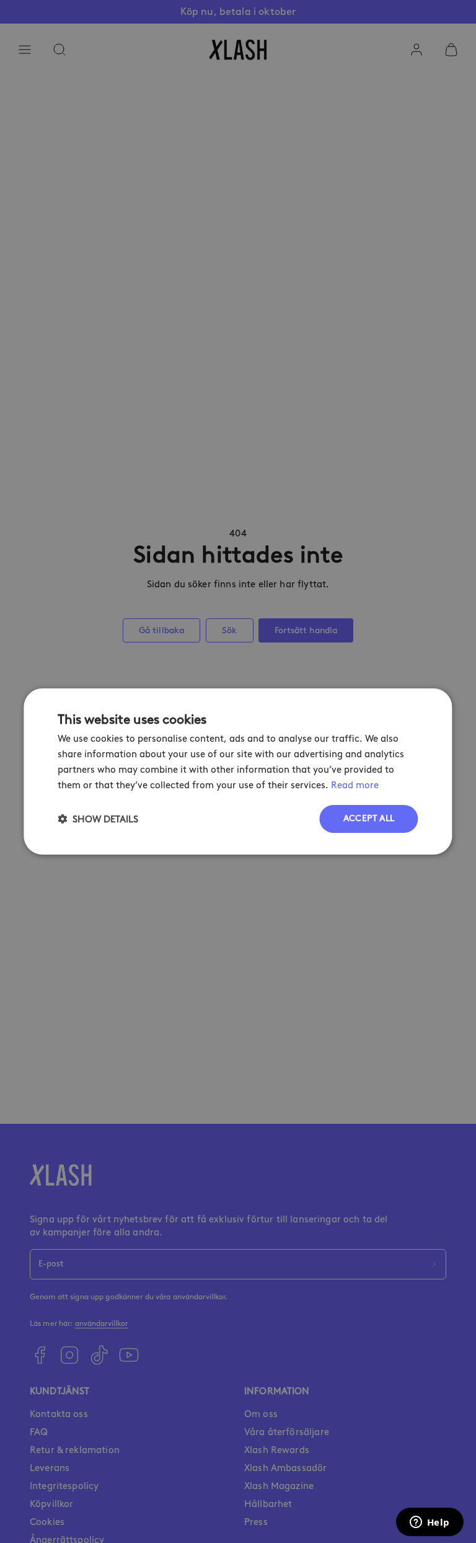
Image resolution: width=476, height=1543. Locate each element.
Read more (355, 785)
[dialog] (238, 771)
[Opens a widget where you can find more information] (429, 1523)
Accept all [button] (369, 818)
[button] (98, 819)
